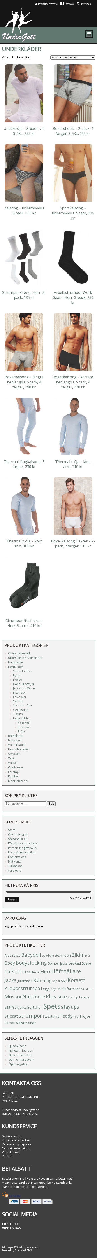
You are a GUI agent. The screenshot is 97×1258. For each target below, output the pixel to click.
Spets (51, 1006)
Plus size (56, 996)
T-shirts (18, 714)
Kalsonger (24, 722)
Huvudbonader (18, 749)
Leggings (49, 988)
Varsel (10, 1022)
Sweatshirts (20, 710)
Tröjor (22, 731)
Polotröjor (19, 697)
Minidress (86, 989)
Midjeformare (68, 988)
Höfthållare (66, 971)
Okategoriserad (19, 653)
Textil (11, 758)
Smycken (14, 754)
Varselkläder (17, 745)
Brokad (74, 963)
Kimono (27, 981)
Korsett (76, 980)
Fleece (17, 680)
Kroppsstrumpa (22, 988)
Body (10, 963)
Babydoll (31, 955)
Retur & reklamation (21, 852)
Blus (87, 955)
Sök (51, 803)
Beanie (60, 955)
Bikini (78, 955)
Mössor (13, 996)
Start (11, 830)
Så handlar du (18, 839)
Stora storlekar (22, 671)
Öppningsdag (18, 1064)
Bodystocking (31, 962)
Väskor (13, 763)
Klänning (42, 980)
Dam (26, 972)
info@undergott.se (48, 3)
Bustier (87, 963)
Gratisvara (15, 767)
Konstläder (59, 981)
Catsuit (13, 971)
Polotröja (72, 997)
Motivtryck (15, 740)
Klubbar (13, 776)
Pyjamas (84, 997)
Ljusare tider (17, 1046)
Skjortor (18, 701)
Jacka (11, 980)
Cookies (7, 1156)
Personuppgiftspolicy (22, 848)
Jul (19, 980)
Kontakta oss (17, 857)
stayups (70, 1006)
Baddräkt (48, 956)
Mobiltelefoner (18, 781)
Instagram (86, 3)
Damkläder (15, 662)
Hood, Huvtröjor (23, 684)
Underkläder (21, 718)
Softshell (35, 1007)
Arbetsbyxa (13, 955)
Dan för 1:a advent (21, 1059)
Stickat (11, 1016)
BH (69, 956)
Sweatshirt (51, 1016)
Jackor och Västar (24, 688)
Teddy (66, 1016)
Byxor (17, 675)
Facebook (69, 3)
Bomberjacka (58, 963)
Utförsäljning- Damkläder (25, 658)
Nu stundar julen (20, 1055)
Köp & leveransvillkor (22, 843)
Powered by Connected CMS (17, 1250)
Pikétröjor (19, 692)
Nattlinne (34, 996)
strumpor (30, 1015)
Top (76, 1017)
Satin (9, 1007)
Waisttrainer (25, 1022)
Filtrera (12, 899)
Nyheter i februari (21, 1050)
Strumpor (24, 727)
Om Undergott (17, 834)
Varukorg (14, 870)
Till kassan (15, 866)
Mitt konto (15, 861)
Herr (45, 971)
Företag (13, 772)
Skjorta (21, 1007)
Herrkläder (15, 667)
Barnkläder (15, 736)
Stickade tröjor (22, 705)
